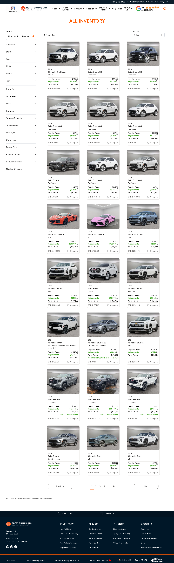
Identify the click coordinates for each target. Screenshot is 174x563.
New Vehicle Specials (68, 543)
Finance (78, 8)
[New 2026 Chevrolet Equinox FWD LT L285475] (143, 216)
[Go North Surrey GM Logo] (35, 8)
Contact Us (146, 534)
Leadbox (105, 560)
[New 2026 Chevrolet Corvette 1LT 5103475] (103, 216)
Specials (90, 8)
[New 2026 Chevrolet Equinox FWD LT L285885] (63, 270)
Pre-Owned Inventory (69, 534)
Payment (10, 111)
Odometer (11, 96)
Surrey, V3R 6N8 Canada (16, 541)
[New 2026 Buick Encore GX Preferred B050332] (143, 162)
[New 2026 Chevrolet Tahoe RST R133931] (63, 324)
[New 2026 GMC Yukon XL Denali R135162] (103, 270)
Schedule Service (96, 534)
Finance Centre (119, 529)
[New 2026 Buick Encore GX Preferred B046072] (143, 108)
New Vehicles (65, 529)
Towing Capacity (14, 118)
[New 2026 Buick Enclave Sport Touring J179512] (63, 438)
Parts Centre (94, 543)
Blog (143, 543)
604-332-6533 (12, 534)
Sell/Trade (117, 8)
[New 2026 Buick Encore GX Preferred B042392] (143, 54)
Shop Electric (65, 8)
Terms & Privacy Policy (35, 560)
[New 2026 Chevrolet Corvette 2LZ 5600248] (63, 216)
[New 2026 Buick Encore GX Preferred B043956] (63, 108)
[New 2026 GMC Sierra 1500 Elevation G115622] (143, 381)
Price (8, 103)
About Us (127, 8)
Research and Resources (151, 547)
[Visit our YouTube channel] (7, 546)
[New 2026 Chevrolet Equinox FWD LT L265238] (143, 324)
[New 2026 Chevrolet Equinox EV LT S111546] (103, 324)
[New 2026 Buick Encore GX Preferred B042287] (103, 108)
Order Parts (94, 547)
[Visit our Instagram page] (11, 546)
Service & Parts (103, 8)
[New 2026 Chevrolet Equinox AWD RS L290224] (143, 270)
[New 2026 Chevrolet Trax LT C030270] (103, 438)
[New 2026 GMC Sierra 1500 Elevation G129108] (63, 381)
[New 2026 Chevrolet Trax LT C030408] (143, 438)
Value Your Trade (67, 538)
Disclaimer (10, 560)
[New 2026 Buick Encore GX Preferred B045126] (103, 54)
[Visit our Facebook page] (15, 546)
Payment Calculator (121, 538)
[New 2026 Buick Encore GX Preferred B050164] (103, 162)
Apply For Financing (68, 547)
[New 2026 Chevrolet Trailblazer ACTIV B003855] (63, 54)
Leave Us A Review (149, 538)
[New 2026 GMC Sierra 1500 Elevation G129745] (103, 381)
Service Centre (95, 529)
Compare (74, 88)
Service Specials (95, 538)
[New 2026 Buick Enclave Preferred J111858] (63, 162)
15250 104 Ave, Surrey (155, 2)
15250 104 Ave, (12, 539)
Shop (54, 8)
